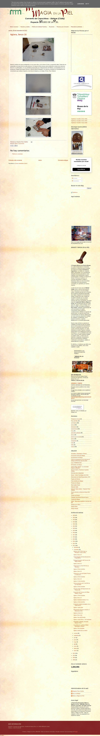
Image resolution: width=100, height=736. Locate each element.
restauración (74, 440)
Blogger (76, 731)
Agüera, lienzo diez (78, 615)
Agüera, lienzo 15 (77, 563)
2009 (74, 657)
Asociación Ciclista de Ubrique (78, 455)
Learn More (80, 3)
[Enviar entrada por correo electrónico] (31, 141)
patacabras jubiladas (75, 432)
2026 (74, 515)
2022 (74, 524)
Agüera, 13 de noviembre (79, 602)
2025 (74, 517)
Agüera (16, 143)
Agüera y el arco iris (78, 613)
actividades (73, 422)
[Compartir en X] (14, 145)
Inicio (40, 160)
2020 (74, 528)
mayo (75, 642)
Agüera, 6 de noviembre (79, 628)
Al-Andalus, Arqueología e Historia (79, 453)
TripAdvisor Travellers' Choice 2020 (79, 122)
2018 (74, 532)
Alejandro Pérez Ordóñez (78, 691)
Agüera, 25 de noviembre (79, 569)
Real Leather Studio (75, 485)
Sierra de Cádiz (74, 487)
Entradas (75, 178)
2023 (74, 521)
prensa (72, 438)
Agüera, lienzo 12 (77, 597)
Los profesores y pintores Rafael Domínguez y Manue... (81, 625)
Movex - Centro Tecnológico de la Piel (79, 475)
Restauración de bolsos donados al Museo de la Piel (81, 610)
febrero (75, 648)
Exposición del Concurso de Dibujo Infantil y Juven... (81, 593)
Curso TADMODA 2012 (76, 462)
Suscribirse (81, 169)
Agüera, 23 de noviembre (79, 576)
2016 (74, 537)
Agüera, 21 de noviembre (79, 581)
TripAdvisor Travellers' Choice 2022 (79, 118)
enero (75, 650)
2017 (74, 534)
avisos (72, 424)
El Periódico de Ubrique (76, 464)
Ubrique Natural (74, 508)
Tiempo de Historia (75, 495)
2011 (74, 653)
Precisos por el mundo (63, 26)
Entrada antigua (63, 160)
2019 (74, 530)
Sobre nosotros (14, 26)
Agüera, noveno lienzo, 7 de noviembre (82, 619)
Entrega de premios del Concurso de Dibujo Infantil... (82, 561)
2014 (74, 541)
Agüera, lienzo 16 (18, 34)
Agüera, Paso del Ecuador (79, 617)
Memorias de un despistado (77, 473)
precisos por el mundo (76, 436)
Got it (87, 3)
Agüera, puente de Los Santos (80, 630)
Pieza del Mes (74, 420)
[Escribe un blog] (12, 145)
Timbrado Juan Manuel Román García (79, 497)
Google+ (2, 735)
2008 (74, 659)
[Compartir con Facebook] (15, 145)
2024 (74, 519)
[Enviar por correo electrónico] (11, 145)
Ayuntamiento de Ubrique (76, 457)
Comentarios (76, 181)
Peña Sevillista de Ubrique (77, 481)
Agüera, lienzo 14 (77, 579)
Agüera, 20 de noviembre (79, 586)
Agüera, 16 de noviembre (79, 595)
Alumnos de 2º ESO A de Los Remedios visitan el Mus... (80, 552)
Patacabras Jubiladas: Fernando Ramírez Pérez (81, 622)
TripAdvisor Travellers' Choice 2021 (79, 120)
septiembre (76, 635)
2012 (74, 545)
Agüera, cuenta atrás (78, 607)
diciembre (76, 547)
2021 (74, 526)
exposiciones (21, 143)
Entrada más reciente (15, 160)
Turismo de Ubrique (75, 499)
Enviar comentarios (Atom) (21, 163)
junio (75, 639)
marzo (75, 646)
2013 (74, 543)
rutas (72, 442)
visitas (72, 446)
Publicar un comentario (17, 154)
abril (75, 644)
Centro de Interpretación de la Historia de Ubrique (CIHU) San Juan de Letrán (80, 460)
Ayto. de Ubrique (76, 693)
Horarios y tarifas (25, 26)
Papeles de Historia (75, 479)
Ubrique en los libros (75, 504)
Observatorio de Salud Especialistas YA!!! (80, 477)
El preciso (51, 26)
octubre (76, 633)
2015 (74, 539)
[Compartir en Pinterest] (17, 145)
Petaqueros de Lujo (75, 419)
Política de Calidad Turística (39, 26)
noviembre (76, 549)
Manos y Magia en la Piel (78, 695)
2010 (74, 655)
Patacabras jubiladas (76, 26)
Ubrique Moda (74, 506)
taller (72, 444)
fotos (72, 430)
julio (75, 637)
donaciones (73, 426)
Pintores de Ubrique (75, 483)
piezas (72, 434)
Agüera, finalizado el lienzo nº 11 (81, 599)
